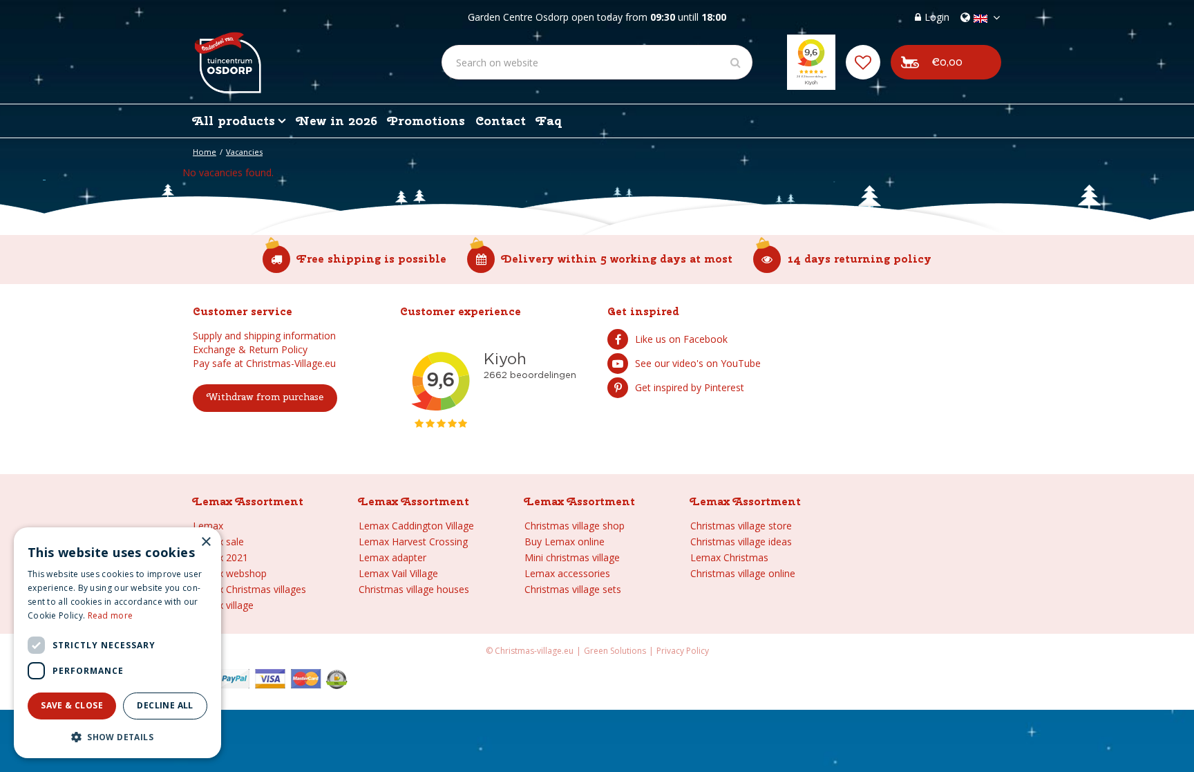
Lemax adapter (392, 557)
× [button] (205, 542)
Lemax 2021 (220, 557)
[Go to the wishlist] (863, 62)
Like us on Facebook (681, 339)
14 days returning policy (859, 259)
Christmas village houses (414, 589)
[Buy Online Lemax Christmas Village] (227, 51)
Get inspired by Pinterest (689, 387)
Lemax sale (218, 541)
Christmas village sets (572, 589)
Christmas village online (742, 573)
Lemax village (223, 605)
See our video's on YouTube (698, 363)
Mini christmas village (572, 557)
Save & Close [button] (72, 705)
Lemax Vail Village (398, 573)
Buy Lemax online (564, 541)
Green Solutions (615, 651)
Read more (110, 615)
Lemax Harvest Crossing (413, 541)
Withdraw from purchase (265, 396)
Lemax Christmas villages (249, 589)
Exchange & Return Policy (250, 349)
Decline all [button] (165, 705)
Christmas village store (741, 525)
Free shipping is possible (371, 259)
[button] (117, 736)
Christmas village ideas (741, 541)
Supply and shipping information (264, 335)
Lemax (208, 525)
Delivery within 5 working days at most (617, 259)
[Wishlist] (863, 62)
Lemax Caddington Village (416, 525)
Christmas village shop (574, 525)
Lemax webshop (230, 573)
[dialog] (117, 642)
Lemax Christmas (729, 557)
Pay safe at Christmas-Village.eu (264, 363)
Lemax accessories (567, 573)
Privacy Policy (682, 651)
